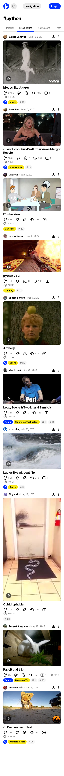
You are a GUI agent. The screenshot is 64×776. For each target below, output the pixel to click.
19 (22, 102)
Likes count (25, 27)
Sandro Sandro (17, 298)
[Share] (53, 37)
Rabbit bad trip (13, 669)
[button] (5, 93)
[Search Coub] (14, 6)
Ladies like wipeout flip (19, 472)
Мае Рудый (15, 370)
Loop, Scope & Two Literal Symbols (27, 407)
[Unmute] (8, 78)
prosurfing (14, 429)
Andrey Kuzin (16, 687)
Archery (9, 348)
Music (13, 102)
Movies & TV (16, 167)
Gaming (9, 290)
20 (22, 362)
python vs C (11, 275)
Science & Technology (27, 422)
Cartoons (9, 229)
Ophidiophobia (13, 604)
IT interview (11, 214)
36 (31, 741)
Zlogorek (13, 494)
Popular (10, 27)
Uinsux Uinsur (16, 236)
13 (52, 422)
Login (54, 6)
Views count (43, 27)
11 (19, 290)
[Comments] (26, 93)
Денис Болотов (17, 37)
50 (42, 680)
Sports (13, 363)
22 (20, 228)
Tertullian (14, 109)
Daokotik (13, 175)
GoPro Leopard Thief (17, 727)
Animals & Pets (17, 741)
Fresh (58, 27)
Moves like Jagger (16, 87)
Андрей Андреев (18, 626)
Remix (8, 422)
